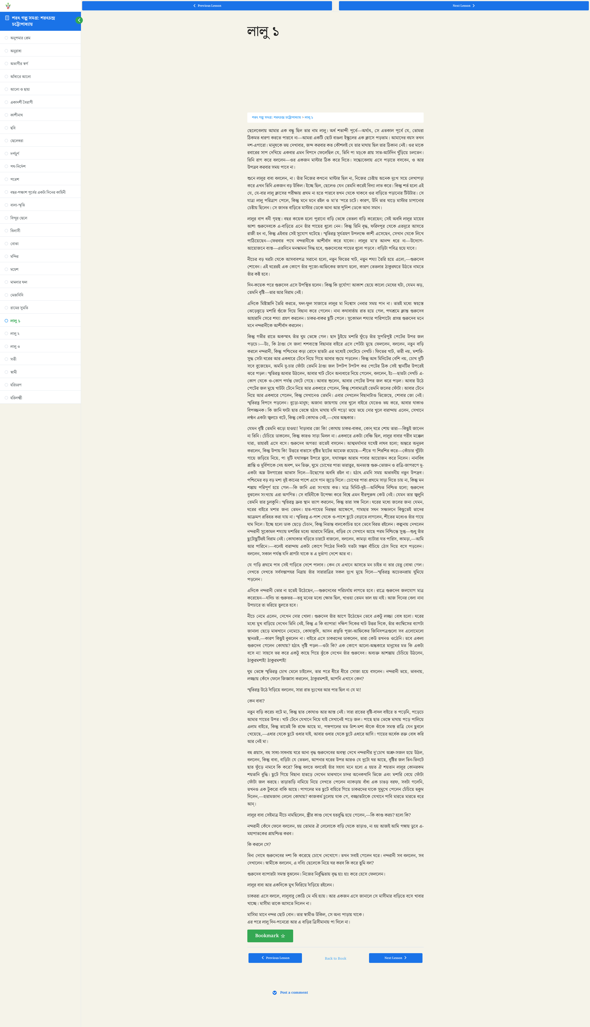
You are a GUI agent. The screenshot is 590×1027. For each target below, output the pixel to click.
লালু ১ (309, 117)
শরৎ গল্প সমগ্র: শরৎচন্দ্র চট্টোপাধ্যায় (33, 21)
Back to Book (335, 958)
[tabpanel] (335, 534)
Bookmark (267, 936)
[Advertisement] (335, 80)
